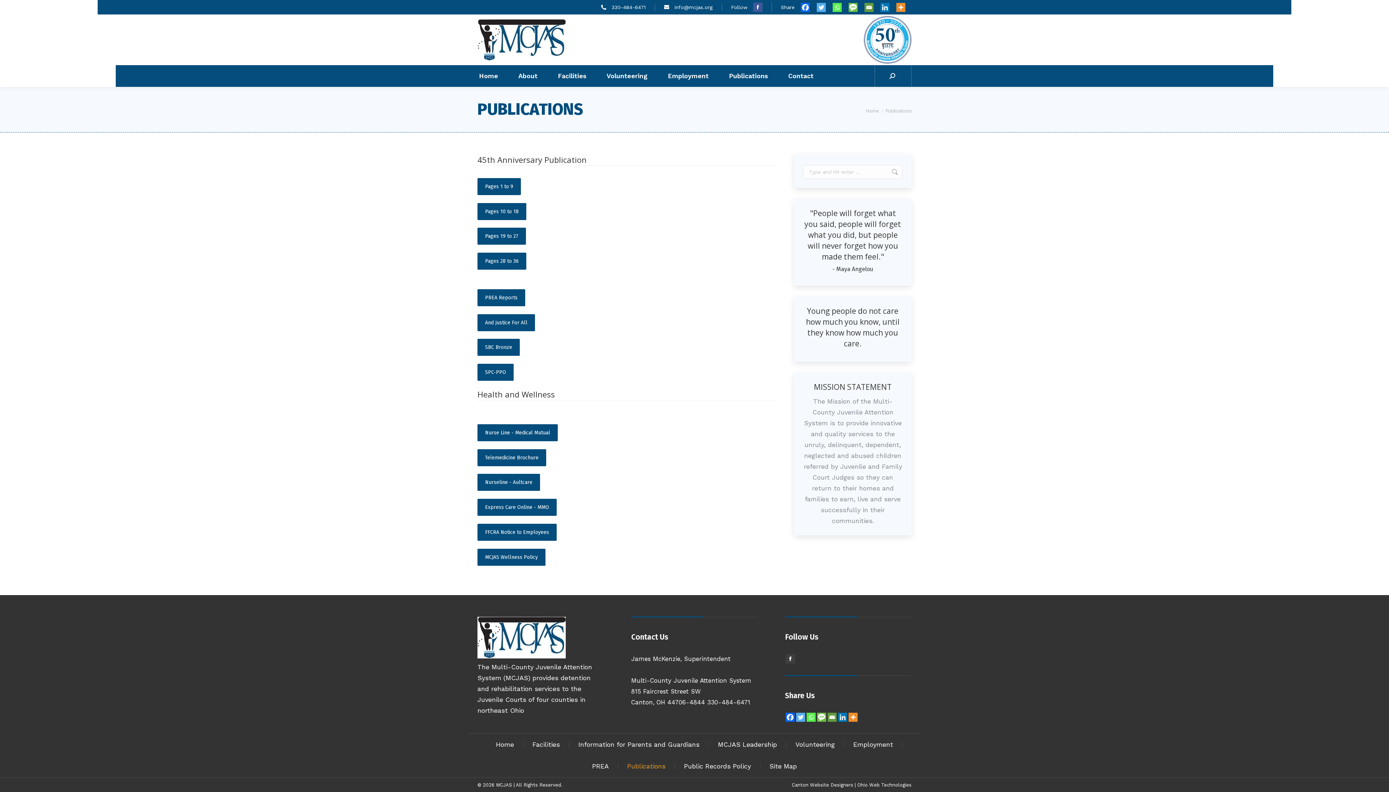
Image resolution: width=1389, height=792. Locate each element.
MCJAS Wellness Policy (511, 557)
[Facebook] (808, 7)
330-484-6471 (629, 7)
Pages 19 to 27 (501, 236)
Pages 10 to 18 (502, 211)
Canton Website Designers (822, 785)
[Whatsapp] (840, 7)
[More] (903, 7)
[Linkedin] (887, 7)
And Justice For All (506, 323)
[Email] (872, 7)
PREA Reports (501, 298)
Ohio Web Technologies (884, 785)
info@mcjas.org (694, 7)
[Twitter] (824, 7)
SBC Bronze (498, 347)
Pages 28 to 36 (502, 261)
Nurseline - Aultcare (508, 482)
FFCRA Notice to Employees (517, 532)
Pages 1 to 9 (499, 187)
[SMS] (856, 7)
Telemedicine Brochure (512, 458)
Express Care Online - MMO (517, 507)
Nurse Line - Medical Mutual (517, 433)
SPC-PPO (495, 372)
